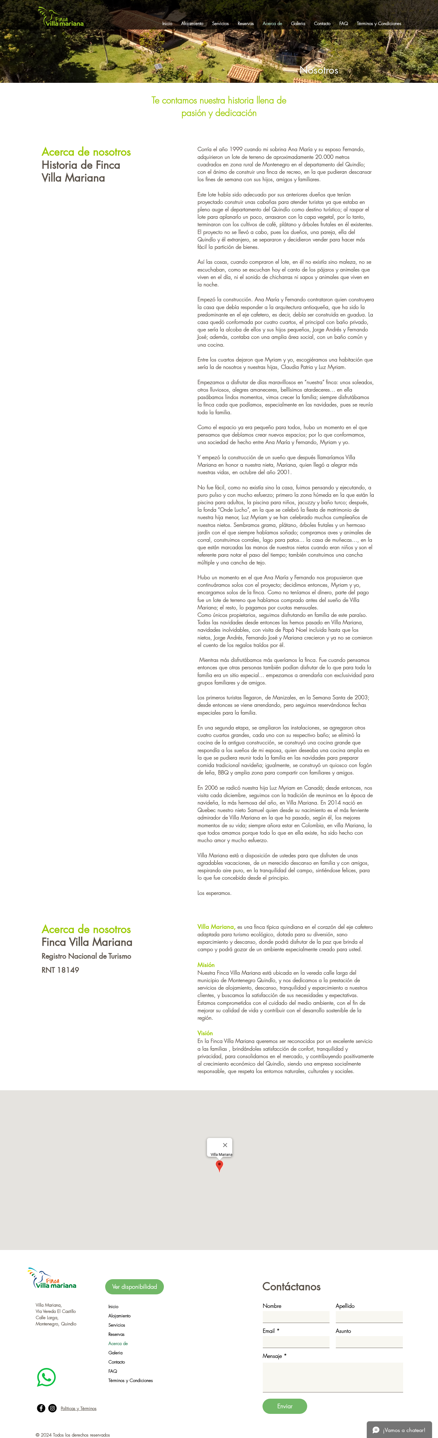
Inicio (113, 1307)
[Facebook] (41, 1408)
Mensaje (272, 1355)
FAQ (112, 1371)
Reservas (116, 1334)
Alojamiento (119, 1316)
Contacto (116, 1362)
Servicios (116, 1325)
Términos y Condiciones (130, 1380)
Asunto (343, 1330)
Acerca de (118, 1344)
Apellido (345, 1305)
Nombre (272, 1305)
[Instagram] (52, 1408)
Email (269, 1330)
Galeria (115, 1353)
